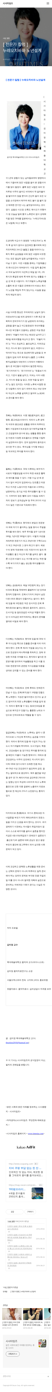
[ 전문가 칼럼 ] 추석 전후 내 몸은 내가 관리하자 (19, 1227)
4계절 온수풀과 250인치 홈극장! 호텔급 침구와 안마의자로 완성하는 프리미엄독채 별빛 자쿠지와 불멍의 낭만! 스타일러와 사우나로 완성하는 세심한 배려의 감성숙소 (17, 1195)
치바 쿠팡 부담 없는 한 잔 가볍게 (25, 1168)
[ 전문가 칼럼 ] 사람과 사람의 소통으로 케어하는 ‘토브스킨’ (19, 1255)
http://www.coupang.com (21, 1164)
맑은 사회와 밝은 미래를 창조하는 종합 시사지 (20, 1346)
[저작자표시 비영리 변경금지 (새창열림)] (40, 1212)
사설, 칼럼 (11, 1221)
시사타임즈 (8, 3)
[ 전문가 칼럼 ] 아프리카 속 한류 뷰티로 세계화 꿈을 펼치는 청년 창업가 (19, 1237)
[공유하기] (16, 1212)
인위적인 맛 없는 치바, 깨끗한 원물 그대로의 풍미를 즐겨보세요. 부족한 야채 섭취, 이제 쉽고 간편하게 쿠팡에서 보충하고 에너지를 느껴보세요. (26, 1174)
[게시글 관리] (20, 1212)
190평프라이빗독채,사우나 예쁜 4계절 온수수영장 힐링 (17, 1189)
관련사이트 (7, 1376)
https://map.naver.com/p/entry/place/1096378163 (23, 1185)
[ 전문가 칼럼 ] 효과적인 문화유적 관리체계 (19, 1264)
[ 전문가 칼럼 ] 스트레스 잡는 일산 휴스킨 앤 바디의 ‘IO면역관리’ (19, 1247)
